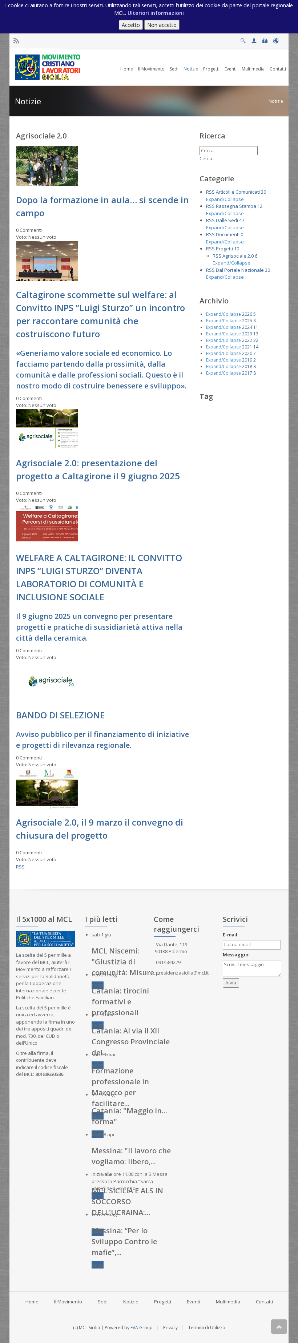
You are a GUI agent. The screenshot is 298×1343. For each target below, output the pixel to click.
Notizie (276, 101)
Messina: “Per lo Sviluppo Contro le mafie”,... (124, 1241)
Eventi (193, 1301)
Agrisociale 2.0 (238, 256)
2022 (247, 340)
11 (255, 327)
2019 (247, 360)
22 (255, 340)
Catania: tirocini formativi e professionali (120, 1001)
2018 (247, 366)
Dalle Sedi (227, 220)
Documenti (227, 234)
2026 (247, 314)
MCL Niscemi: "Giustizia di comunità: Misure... (126, 961)
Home (32, 1301)
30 (263, 192)
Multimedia (228, 1301)
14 (255, 347)
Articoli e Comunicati (238, 192)
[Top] (279, 1326)
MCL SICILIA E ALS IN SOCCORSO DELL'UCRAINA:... (127, 1201)
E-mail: (230, 934)
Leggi (97, 985)
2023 (247, 334)
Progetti (224, 248)
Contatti (264, 1301)
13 (255, 334)
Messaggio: (236, 954)
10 (236, 248)
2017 (247, 373)
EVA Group (141, 1327)
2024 (247, 327)
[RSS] (16, 40)
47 (241, 220)
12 (259, 206)
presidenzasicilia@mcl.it (182, 972)
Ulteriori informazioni (156, 12)
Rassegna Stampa (236, 206)
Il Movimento (68, 1301)
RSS (20, 866)
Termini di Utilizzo (206, 1327)
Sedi (103, 1301)
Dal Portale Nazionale (240, 270)
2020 (247, 353)
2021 (247, 347)
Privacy (170, 1327)
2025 (247, 321)
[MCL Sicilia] (49, 66)
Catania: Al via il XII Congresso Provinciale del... (131, 1041)
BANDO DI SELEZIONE (60, 715)
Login (264, 39)
